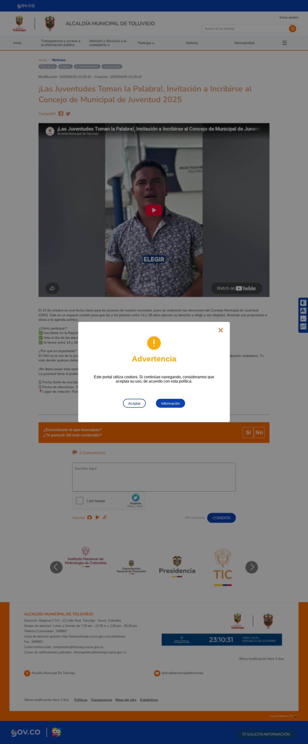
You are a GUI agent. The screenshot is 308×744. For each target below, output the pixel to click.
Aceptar (134, 403)
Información (170, 403)
